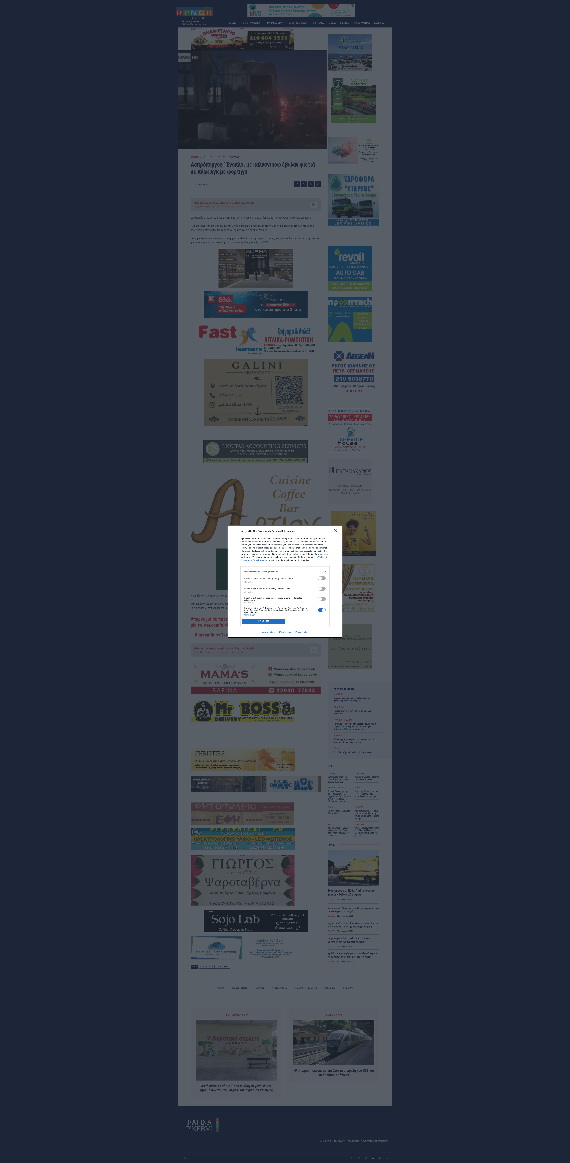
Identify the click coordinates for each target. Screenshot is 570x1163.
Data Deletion (268, 632)
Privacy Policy (301, 632)
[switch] (322, 578)
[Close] (336, 531)
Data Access (285, 632)
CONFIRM (263, 621)
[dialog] (285, 582)
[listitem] (285, 571)
